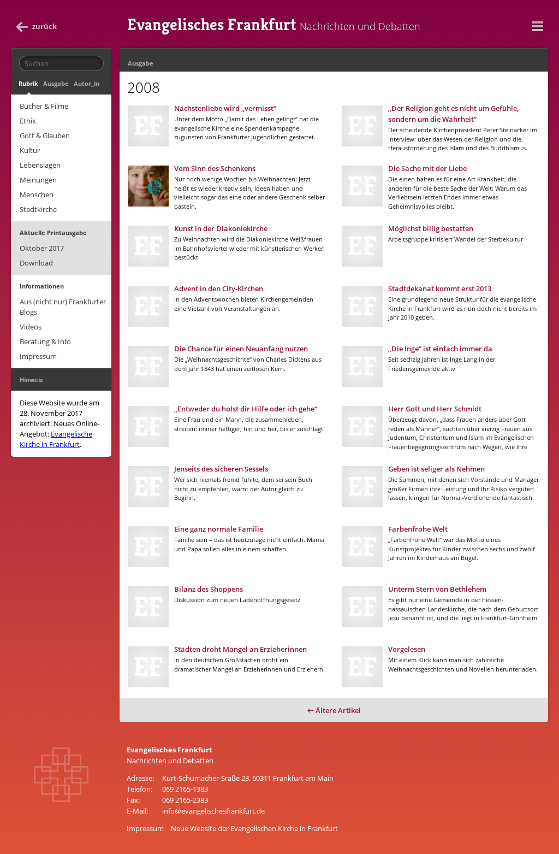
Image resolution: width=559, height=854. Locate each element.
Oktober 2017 (42, 248)
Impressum (38, 356)
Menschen (36, 194)
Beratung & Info (45, 341)
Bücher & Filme (44, 106)
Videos (30, 327)
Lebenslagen (40, 165)
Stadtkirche (38, 209)
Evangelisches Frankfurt (273, 24)
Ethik (28, 121)
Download (36, 263)
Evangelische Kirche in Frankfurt (56, 439)
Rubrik (28, 83)
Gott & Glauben (45, 135)
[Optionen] (537, 26)
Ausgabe (56, 83)
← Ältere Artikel (334, 710)
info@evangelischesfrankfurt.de (213, 811)
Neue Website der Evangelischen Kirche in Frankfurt (254, 828)
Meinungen (38, 180)
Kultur (30, 150)
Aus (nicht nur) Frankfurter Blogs (63, 307)
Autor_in (86, 83)
